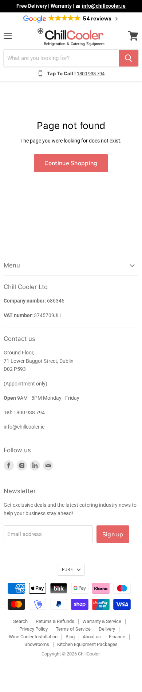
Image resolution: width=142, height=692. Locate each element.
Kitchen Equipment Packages (87, 644)
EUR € (68, 569)
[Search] (128, 58)
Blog (70, 636)
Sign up (112, 534)
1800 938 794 (90, 73)
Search (20, 621)
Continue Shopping (70, 163)
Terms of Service (73, 629)
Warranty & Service (101, 621)
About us (92, 636)
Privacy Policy (33, 629)
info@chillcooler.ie (104, 6)
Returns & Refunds (55, 621)
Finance (117, 636)
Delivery (107, 629)
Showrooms (36, 644)
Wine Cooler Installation (33, 636)
